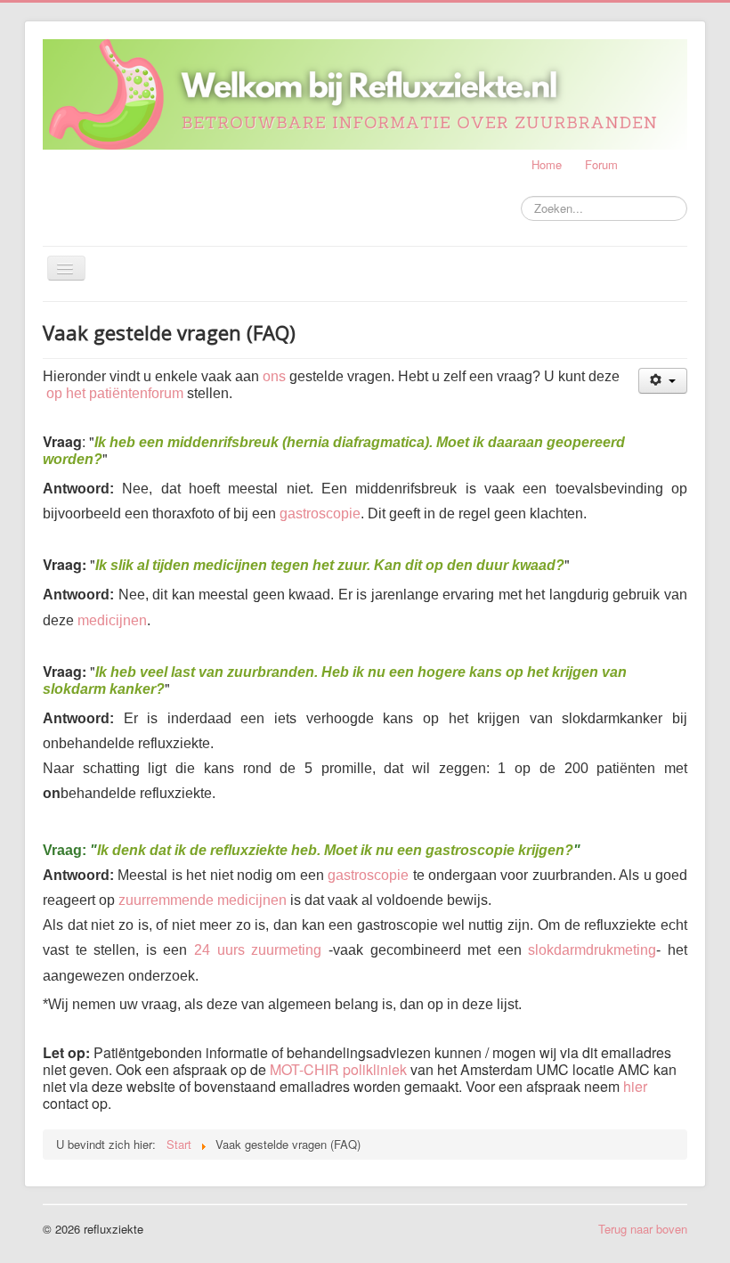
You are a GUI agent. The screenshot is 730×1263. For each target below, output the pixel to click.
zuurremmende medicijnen (202, 900)
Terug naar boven (642, 1228)
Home (546, 164)
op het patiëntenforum (114, 393)
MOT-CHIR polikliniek (338, 1069)
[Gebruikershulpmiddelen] (662, 381)
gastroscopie (320, 513)
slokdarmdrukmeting (592, 949)
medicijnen (112, 620)
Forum (601, 164)
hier (635, 1086)
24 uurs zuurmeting (257, 949)
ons (274, 376)
